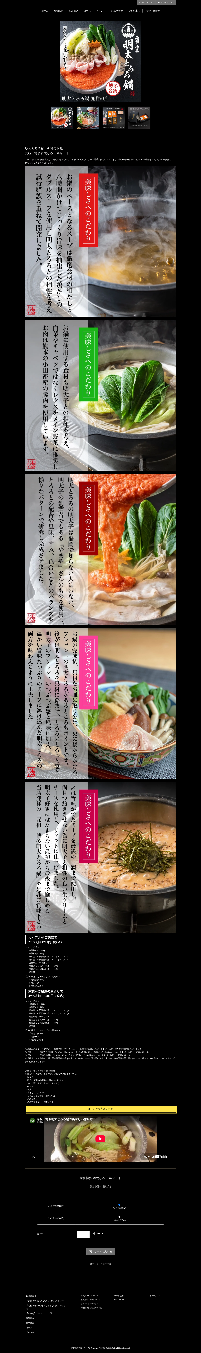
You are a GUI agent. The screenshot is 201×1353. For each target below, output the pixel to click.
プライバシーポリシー (89, 1304)
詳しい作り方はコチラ (100, 1108)
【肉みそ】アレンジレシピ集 (39, 1313)
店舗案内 (58, 10)
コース (87, 10)
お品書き (73, 10)
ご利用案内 (134, 10)
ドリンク (101, 10)
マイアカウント (147, 2)
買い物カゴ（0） (167, 2)
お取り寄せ (117, 10)
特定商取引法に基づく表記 (91, 1308)
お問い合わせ (153, 10)
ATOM (121, 1300)
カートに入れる (103, 1251)
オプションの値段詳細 (100, 1264)
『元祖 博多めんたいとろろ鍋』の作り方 (45, 1301)
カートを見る (119, 1296)
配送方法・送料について (90, 1300)
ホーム (45, 10)
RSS (115, 1300)
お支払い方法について (89, 1296)
